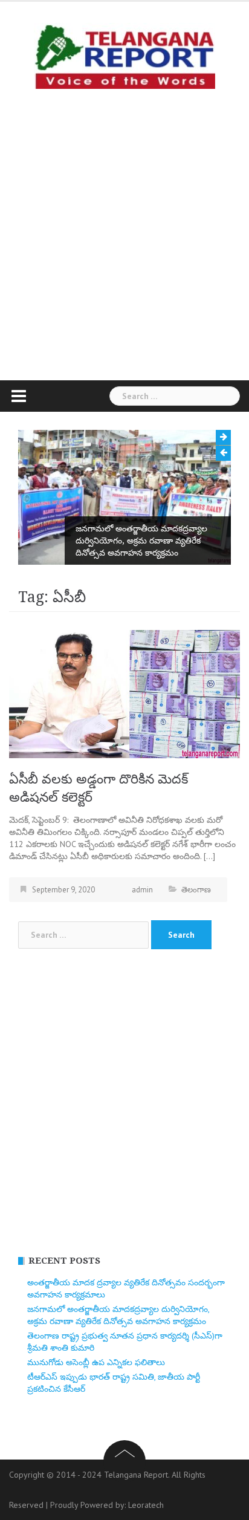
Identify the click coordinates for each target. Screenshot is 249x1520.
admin (142, 890)
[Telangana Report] (124, 55)
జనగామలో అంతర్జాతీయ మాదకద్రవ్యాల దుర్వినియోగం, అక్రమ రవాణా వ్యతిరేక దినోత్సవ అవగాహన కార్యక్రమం (141, 540)
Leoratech (146, 1504)
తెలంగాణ (196, 890)
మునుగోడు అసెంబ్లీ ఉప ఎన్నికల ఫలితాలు (96, 1362)
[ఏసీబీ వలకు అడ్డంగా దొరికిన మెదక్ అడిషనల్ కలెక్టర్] (124, 692)
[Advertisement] (124, 231)
